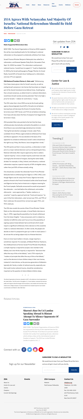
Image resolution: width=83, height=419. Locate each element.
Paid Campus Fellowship (51, 385)
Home (27, 5)
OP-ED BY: (29, 307)
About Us (6, 382)
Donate (77, 5)
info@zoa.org (68, 382)
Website (46, 382)
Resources (46, 5)
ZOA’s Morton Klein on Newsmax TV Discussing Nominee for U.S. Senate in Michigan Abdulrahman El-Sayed (63, 181)
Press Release (11, 33)
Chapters (6, 390)
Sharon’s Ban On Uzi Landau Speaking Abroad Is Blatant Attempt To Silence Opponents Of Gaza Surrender (40, 315)
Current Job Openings (10, 393)
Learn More (57, 125)
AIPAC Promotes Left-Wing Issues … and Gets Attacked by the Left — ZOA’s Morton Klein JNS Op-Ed (64, 167)
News (39, 5)
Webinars (68, 5)
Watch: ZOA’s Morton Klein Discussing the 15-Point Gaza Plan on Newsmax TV (62, 195)
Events (61, 5)
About (33, 5)
